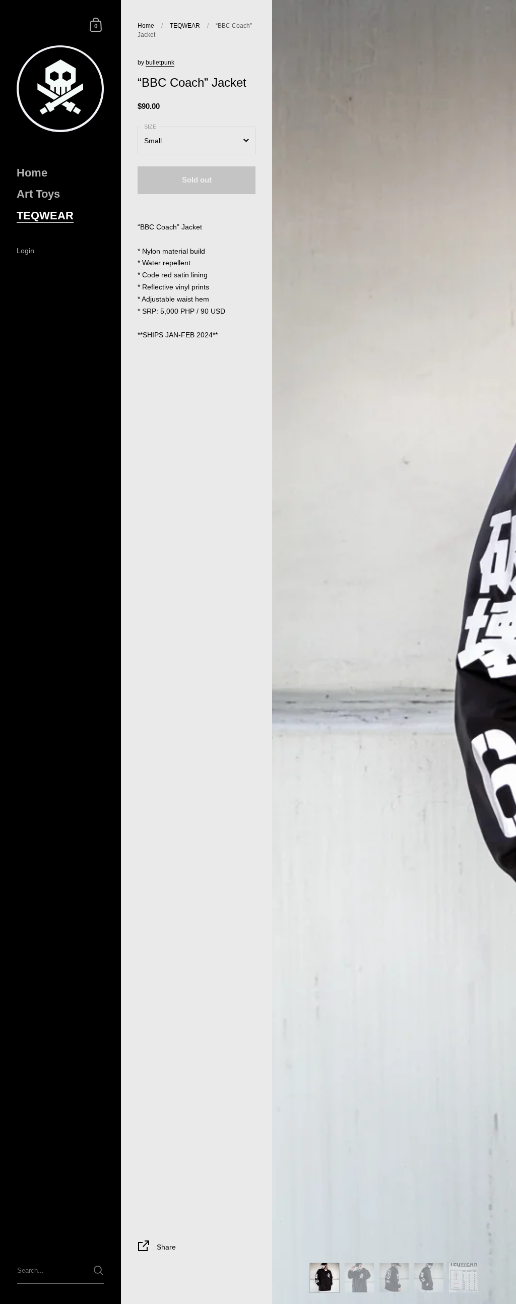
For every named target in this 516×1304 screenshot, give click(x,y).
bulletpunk (160, 62)
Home (146, 25)
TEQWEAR (185, 25)
